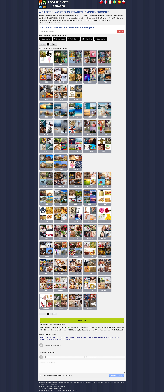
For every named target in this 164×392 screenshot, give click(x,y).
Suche (121, 31)
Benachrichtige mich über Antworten (52, 375)
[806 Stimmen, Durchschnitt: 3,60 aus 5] (53, 328)
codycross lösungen (55, 390)
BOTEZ (53, 340)
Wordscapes (43, 390)
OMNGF (42, 337)
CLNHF (71, 337)
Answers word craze (70, 390)
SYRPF (41, 340)
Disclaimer (49, 386)
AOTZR (48, 337)
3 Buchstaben (59, 39)
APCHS (65, 337)
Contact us (56, 386)
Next (54, 44)
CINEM (94, 337)
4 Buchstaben (73, 39)
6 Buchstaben (101, 39)
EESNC (101, 337)
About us (62, 386)
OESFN (71, 340)
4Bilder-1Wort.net (55, 388)
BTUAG (59, 340)
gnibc (112, 337)
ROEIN (65, 340)
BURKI (54, 337)
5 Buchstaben (87, 39)
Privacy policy (42, 386)
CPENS (77, 337)
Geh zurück (82, 320)
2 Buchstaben (46, 39)
